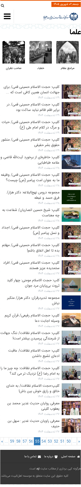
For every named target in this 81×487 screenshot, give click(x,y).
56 (31, 442)
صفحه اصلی (68, 456)
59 (12, 442)
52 (56, 442)
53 (50, 442)
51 (62, 442)
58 (18, 442)
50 (68, 442)
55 (37, 442)
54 (43, 442)
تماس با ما (30, 456)
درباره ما (48, 456)
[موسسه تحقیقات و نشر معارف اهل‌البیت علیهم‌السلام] (61, 20)
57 (24, 442)
